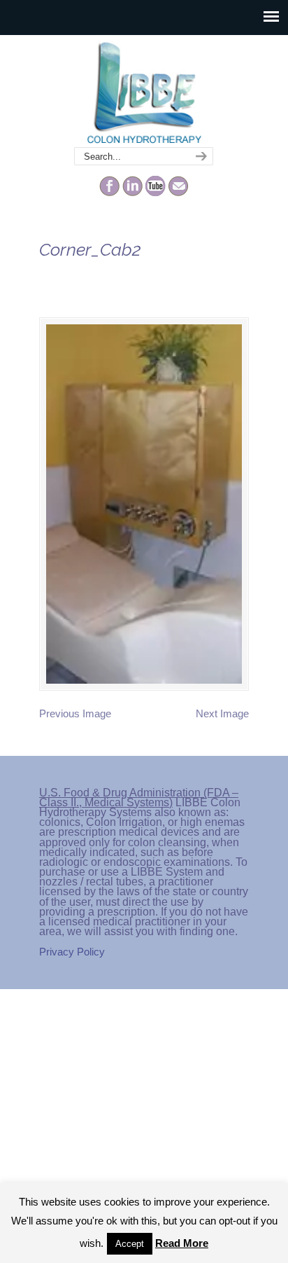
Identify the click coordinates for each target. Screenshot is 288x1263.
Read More (181, 1243)
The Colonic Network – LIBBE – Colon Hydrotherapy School (144, 91)
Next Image (222, 713)
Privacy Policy (72, 952)
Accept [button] (129, 1243)
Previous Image (75, 713)
